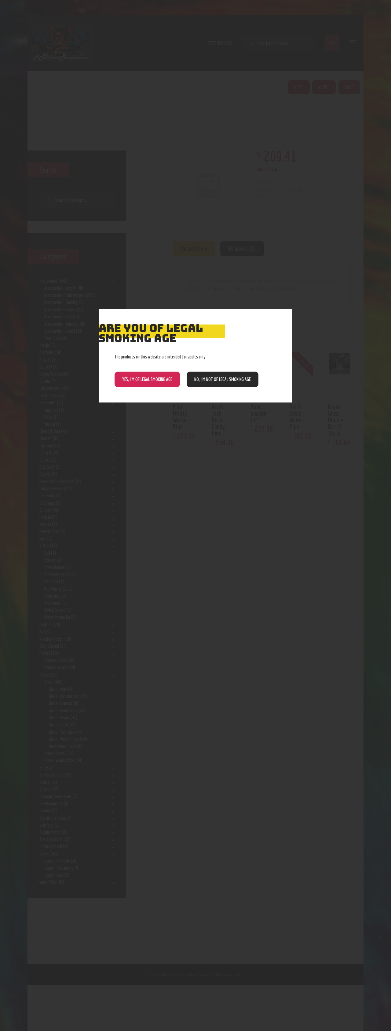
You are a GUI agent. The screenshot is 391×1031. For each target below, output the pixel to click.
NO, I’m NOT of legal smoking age (222, 379)
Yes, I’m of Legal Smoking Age (147, 379)
